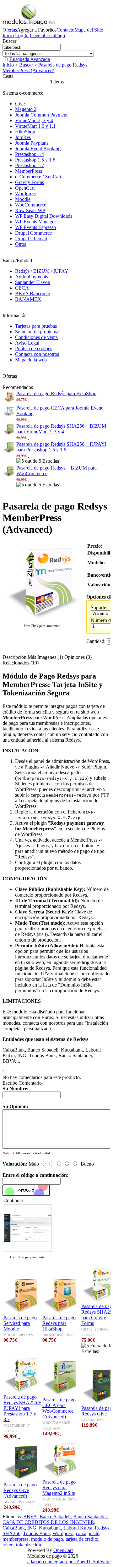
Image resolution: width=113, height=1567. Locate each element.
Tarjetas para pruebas (36, 326)
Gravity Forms (29, 182)
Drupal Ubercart (31, 238)
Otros (20, 244)
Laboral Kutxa (77, 1527)
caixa (81, 1533)
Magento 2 (25, 109)
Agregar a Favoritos (36, 29)
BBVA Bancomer (32, 293)
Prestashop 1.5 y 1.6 (35, 159)
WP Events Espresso (35, 227)
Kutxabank (50, 1527)
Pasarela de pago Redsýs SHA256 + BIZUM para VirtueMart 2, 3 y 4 (61, 428)
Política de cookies (33, 348)
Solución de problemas (37, 331)
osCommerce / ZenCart (38, 176)
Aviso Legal (27, 343)
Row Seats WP (30, 210)
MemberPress (28, 171)
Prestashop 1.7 (29, 165)
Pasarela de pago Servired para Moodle (20, 1323)
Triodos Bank (36, 1533)
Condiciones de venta (36, 337)
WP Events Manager (35, 221)
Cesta (49, 35)
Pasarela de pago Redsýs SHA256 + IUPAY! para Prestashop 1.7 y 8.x (22, 1408)
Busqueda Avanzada (29, 59)
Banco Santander (90, 1516)
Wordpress (25, 193)
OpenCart (25, 188)
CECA (22, 288)
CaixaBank (14, 1527)
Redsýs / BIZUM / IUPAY (41, 271)
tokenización (28, 1544)
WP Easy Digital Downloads (43, 216)
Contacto (65, 29)
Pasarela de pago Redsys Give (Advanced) (20, 1490)
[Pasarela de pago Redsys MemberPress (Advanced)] (42, 619)
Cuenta (37, 35)
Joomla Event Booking (38, 148)
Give (20, 103)
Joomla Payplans (31, 143)
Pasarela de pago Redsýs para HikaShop (56, 393)
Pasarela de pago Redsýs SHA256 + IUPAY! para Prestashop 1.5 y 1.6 (61, 446)
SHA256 (11, 1533)
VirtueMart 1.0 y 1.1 (35, 126)
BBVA (30, 1516)
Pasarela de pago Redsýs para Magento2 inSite (59, 1487)
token (8, 1544)
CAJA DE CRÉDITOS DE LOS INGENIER (48, 1522)
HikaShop (25, 131)
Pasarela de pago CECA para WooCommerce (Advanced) (59, 1408)
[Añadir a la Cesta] (28, 399)
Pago (60, 35)
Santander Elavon (32, 282)
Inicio (8, 35)
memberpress (16, 1539)
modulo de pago (47, 1539)
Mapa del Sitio (88, 29)
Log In (22, 35)
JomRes (23, 137)
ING (31, 1527)
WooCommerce (30, 204)
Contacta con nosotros (37, 354)
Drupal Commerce (33, 233)
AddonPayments (31, 276)
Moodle (22, 199)
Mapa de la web (31, 359)
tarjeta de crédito (82, 1539)
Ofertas (10, 29)
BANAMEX (28, 299)
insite (94, 1533)
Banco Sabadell (55, 1516)
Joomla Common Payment (41, 114)
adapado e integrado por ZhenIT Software (68, 1561)
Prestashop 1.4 (29, 154)
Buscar (26, 64)
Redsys (102, 1527)
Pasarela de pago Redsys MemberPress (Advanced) (45, 67)
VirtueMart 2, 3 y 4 (34, 120)
